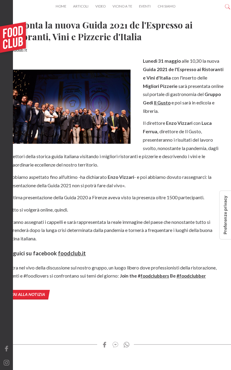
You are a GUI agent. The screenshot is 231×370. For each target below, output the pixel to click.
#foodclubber (191, 275)
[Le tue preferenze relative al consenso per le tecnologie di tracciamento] (225, 215)
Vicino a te (122, 6)
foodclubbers (154, 275)
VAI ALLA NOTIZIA (28, 294)
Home (61, 6)
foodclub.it (72, 253)
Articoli (80, 6)
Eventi (145, 6)
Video (100, 6)
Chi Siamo (166, 6)
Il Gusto (162, 102)
